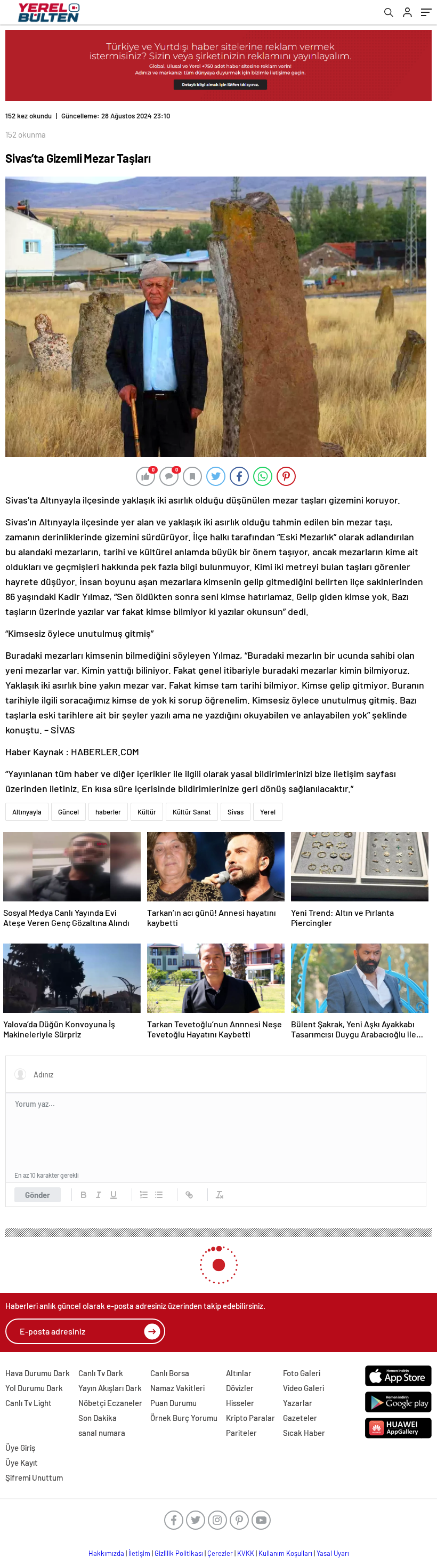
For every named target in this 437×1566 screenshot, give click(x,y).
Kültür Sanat (192, 803)
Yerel (268, 803)
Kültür (146, 803)
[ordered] (143, 1186)
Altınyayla (27, 803)
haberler (108, 803)
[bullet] (158, 1186)
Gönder (37, 1186)
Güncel (68, 803)
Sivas (236, 803)
